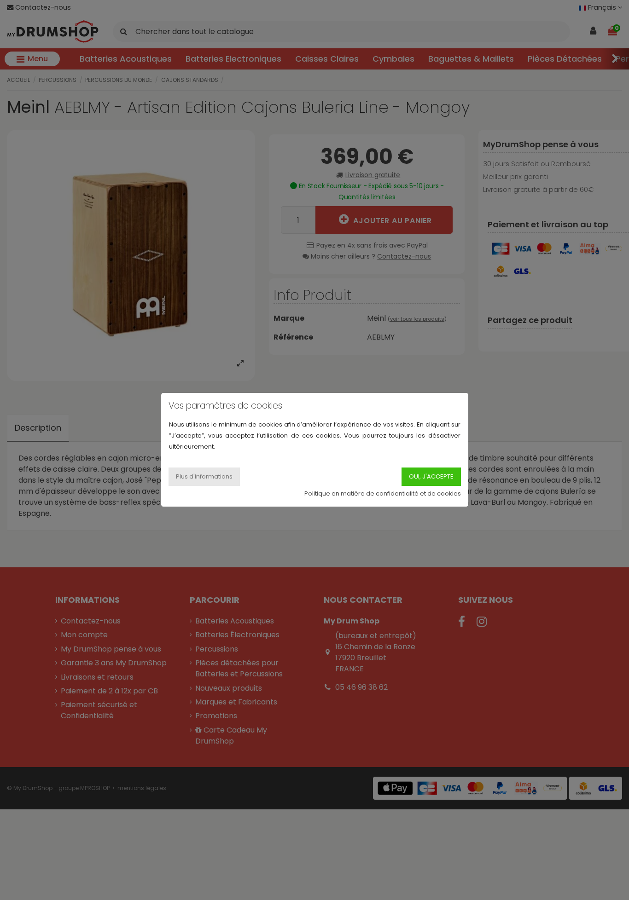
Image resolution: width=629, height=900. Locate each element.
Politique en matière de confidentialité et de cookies (382, 494)
